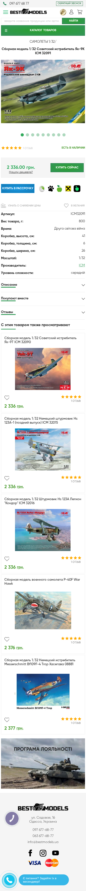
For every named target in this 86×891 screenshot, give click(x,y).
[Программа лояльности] (43, 788)
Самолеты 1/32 (42, 42)
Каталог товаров (43, 30)
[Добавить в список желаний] (6, 397)
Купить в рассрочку (17, 188)
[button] (22, 134)
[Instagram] (43, 853)
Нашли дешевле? (21, 172)
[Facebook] (30, 853)
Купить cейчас (67, 167)
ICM (82, 265)
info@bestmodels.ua (43, 842)
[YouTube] (55, 853)
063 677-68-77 (43, 836)
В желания (78, 206)
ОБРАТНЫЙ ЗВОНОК (69, 3)
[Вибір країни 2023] (63, 14)
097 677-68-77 (43, 830)
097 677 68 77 (19, 3)
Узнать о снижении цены (24, 206)
